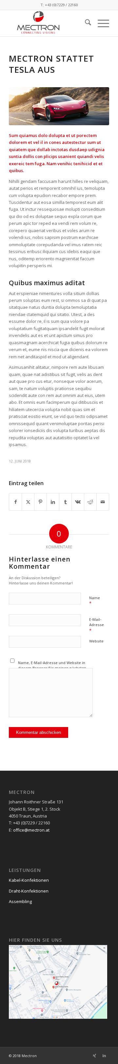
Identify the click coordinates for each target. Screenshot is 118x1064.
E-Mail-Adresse (96, 625)
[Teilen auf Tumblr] (65, 501)
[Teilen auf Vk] (78, 501)
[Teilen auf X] (28, 501)
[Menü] (100, 23)
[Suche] (84, 23)
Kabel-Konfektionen (29, 880)
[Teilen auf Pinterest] (40, 501)
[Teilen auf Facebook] (15, 501)
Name (94, 600)
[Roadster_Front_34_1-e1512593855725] (59, 106)
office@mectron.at (31, 830)
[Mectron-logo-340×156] (49, 23)
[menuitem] (84, 23)
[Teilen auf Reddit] (90, 501)
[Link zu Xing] (94, 1055)
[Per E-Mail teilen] (103, 501)
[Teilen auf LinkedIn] (53, 501)
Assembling (20, 901)
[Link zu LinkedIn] (104, 1055)
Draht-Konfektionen (29, 891)
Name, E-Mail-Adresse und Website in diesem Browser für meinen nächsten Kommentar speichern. (52, 668)
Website (96, 641)
